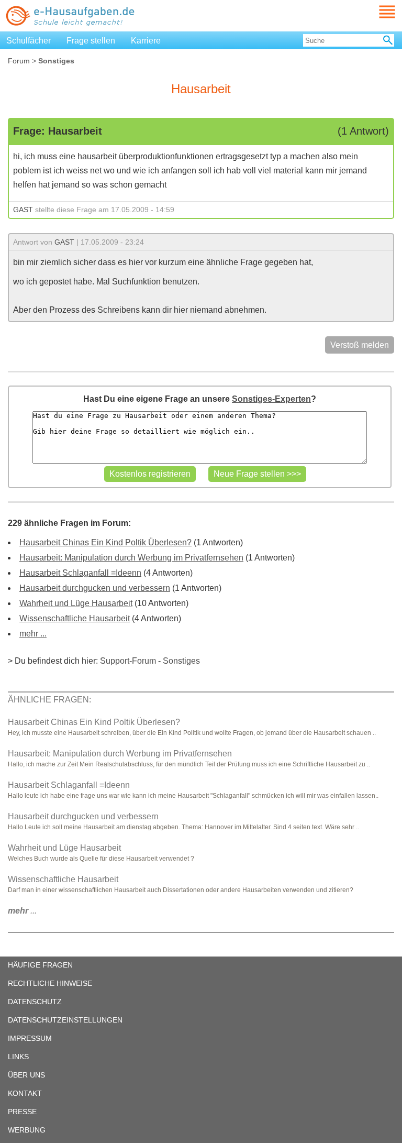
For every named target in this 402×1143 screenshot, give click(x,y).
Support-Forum (128, 660)
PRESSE (22, 1111)
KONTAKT (25, 1093)
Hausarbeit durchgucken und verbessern (94, 588)
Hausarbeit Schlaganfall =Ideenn (80, 572)
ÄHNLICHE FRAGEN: (49, 699)
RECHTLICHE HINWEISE (50, 983)
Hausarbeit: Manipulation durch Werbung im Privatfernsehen (131, 557)
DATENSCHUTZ (35, 1001)
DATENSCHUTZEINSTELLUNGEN (65, 1020)
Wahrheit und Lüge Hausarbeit (75, 603)
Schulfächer (28, 40)
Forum (19, 61)
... (22, 910)
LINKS (18, 1056)
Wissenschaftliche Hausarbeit (74, 618)
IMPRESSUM (30, 1038)
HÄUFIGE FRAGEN (40, 965)
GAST (23, 209)
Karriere (146, 40)
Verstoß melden (359, 344)
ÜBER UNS (26, 1075)
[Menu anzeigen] (375, 11)
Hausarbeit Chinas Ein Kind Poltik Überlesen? (105, 542)
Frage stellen (90, 40)
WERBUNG (27, 1130)
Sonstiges (181, 660)
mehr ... (33, 633)
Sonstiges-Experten (271, 398)
